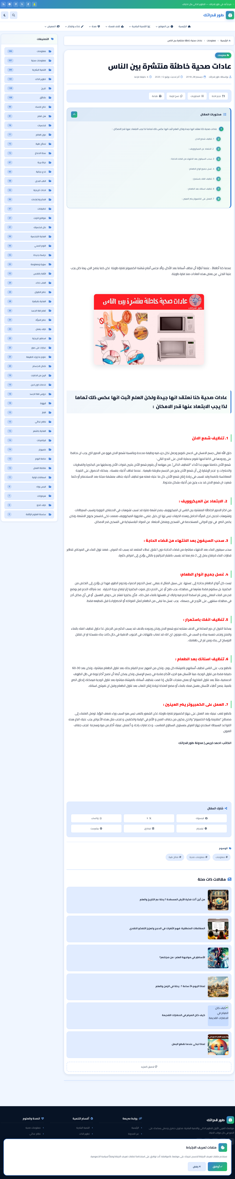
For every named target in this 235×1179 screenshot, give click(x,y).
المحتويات (195, 96)
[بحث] (13, 15)
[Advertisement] (149, 237)
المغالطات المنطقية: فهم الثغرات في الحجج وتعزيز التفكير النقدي (167, 928)
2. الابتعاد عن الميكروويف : (201, 149)
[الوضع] (4, 15)
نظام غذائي (35, 1134)
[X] (22, 4)
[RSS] (3, 4)
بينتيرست (94, 828)
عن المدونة (133, 1134)
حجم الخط (216, 96)
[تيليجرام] (9, 4)
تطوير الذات (84, 1134)
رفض (196, 1166)
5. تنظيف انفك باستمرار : (203, 179)
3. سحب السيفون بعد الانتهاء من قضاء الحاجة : (192, 159)
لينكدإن (147, 828)
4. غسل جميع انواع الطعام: (201, 169)
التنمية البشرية (83, 1128)
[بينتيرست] (15, 4)
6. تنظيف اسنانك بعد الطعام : (200, 189)
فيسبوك (200, 818)
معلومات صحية (197, 857)
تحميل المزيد (148, 1067)
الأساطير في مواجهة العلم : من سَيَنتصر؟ (182, 957)
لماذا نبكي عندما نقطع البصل (188, 1044)
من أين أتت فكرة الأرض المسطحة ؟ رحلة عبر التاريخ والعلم (172, 899)
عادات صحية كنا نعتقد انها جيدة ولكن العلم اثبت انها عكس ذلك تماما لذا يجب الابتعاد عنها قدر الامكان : (164, 129)
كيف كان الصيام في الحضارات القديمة (183, 1015)
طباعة (155, 96)
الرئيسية (135, 1128)
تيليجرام (200, 828)
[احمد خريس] (34, 4)
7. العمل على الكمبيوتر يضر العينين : (198, 199)
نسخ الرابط (174, 96)
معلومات (222, 55)
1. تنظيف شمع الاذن (204, 139)
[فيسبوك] (28, 4)
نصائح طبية (173, 857)
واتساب (95, 818)
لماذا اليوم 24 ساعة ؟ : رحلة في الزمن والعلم (180, 986)
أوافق (216, 1166)
